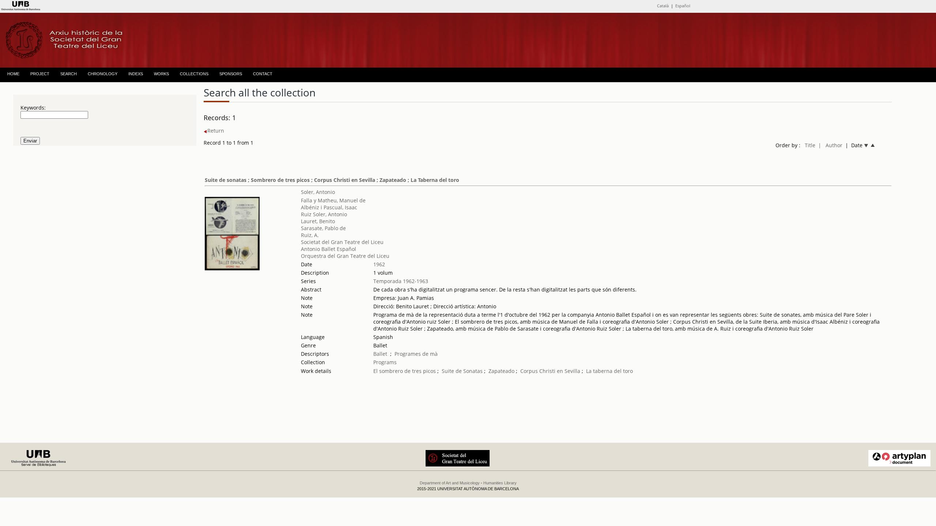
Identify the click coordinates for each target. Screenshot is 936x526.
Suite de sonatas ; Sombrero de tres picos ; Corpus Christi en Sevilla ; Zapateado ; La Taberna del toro (332, 179)
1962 (379, 264)
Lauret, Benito (318, 221)
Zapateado (501, 370)
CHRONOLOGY (102, 74)
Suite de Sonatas (462, 370)
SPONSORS (230, 74)
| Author (830, 145)
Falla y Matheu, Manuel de (333, 200)
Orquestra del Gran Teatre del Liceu (345, 255)
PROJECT (39, 74)
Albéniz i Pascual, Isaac (329, 207)
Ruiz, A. (310, 235)
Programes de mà (416, 353)
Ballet (380, 353)
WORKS (161, 74)
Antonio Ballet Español (328, 248)
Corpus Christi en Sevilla (550, 370)
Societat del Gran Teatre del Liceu (342, 242)
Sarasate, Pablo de (323, 228)
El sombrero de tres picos (404, 370)
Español (682, 5)
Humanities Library (500, 483)
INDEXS (135, 74)
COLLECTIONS (194, 74)
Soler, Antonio (318, 191)
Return (215, 130)
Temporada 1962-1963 (400, 281)
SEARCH (68, 74)
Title (810, 145)
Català (663, 5)
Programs (385, 362)
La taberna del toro (609, 370)
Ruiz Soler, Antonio (324, 214)
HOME (13, 74)
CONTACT (262, 74)
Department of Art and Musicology (450, 483)
